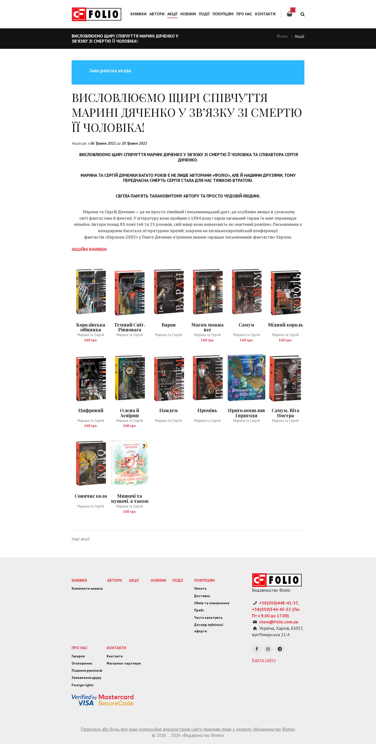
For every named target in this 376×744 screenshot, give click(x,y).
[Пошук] (302, 14)
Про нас (244, 13)
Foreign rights (83, 685)
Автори (156, 13)
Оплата (200, 588)
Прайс (199, 610)
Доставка (202, 596)
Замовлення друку (86, 678)
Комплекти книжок (87, 588)
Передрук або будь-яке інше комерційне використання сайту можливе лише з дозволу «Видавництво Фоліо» (188, 729)
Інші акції (81, 539)
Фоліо (282, 36)
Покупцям (223, 13)
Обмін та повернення (211, 603)
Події (204, 13)
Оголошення (82, 663)
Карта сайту (264, 660)
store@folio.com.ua (278, 622)
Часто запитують (208, 617)
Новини (188, 13)
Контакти (265, 13)
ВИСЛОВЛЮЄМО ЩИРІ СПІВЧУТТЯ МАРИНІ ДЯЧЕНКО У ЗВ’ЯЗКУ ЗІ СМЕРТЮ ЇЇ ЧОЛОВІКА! (187, 112)
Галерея (78, 656)
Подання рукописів (87, 670)
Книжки (138, 13)
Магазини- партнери (124, 663)
